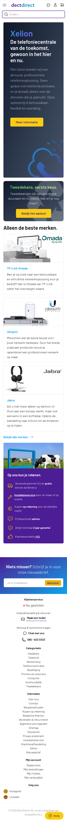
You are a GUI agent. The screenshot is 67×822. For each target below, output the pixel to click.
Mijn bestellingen (33, 769)
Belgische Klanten (33, 715)
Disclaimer (33, 731)
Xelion (33, 748)
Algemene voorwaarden (33, 723)
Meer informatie (27, 122)
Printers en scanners (33, 674)
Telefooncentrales (33, 665)
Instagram (15, 791)
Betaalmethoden (33, 707)
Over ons (33, 699)
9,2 (38, 536)
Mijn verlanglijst (33, 777)
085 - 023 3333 (36, 639)
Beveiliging (33, 669)
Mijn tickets (33, 773)
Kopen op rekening (34, 711)
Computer (33, 678)
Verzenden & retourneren (33, 719)
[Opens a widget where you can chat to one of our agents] (54, 816)
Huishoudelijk (33, 682)
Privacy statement (33, 736)
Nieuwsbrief (33, 752)
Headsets (33, 653)
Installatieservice (24, 495)
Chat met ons (36, 633)
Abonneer (53, 582)
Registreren (34, 765)
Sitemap (33, 727)
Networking (33, 661)
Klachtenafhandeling (33, 744)
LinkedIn (14, 796)
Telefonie (33, 657)
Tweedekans (33, 686)
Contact (33, 703)
